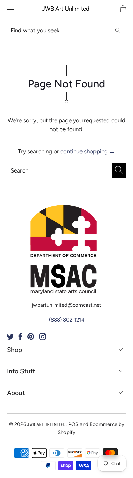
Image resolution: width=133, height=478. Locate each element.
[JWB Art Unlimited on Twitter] (10, 336)
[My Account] (8, 9)
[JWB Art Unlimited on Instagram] (42, 336)
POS (73, 424)
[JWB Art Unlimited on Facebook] (20, 336)
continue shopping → (87, 151)
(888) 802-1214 (66, 320)
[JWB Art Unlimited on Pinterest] (30, 336)
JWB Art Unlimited (65, 8)
